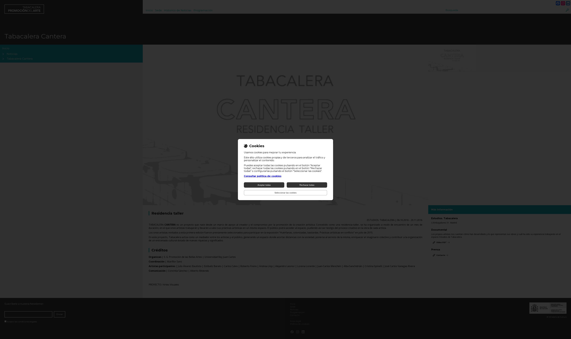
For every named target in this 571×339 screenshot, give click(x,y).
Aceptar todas (264, 185)
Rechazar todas (306, 185)
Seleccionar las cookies (285, 193)
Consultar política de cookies (262, 176)
